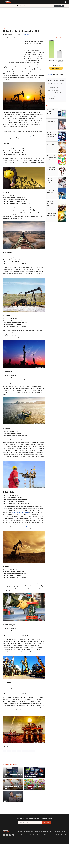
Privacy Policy (21, 835)
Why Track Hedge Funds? (53, 87)
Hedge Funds (29, 831)
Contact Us (58, 831)
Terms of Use (29, 835)
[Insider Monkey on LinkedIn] (13, 835)
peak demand (25, 751)
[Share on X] (10, 37)
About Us (45, 831)
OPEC (4, 751)
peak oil (8, 751)
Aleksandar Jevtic (25, 34)
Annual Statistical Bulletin (15, 133)
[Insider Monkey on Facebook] (4, 835)
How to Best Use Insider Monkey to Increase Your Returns (55, 84)
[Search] (65, 2)
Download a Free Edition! (53, 90)
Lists (4, 28)
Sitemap (64, 831)
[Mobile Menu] (3, 2)
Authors (51, 831)
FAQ (34, 835)
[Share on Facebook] (7, 37)
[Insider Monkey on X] (7, 835)
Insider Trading (38, 831)
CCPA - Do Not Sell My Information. (45, 835)
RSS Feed (22, 831)
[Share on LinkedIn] (12, 37)
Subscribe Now (56, 68)
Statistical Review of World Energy (20, 512)
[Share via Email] (15, 37)
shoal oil (13, 751)
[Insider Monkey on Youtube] (10, 835)
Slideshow (19, 751)
